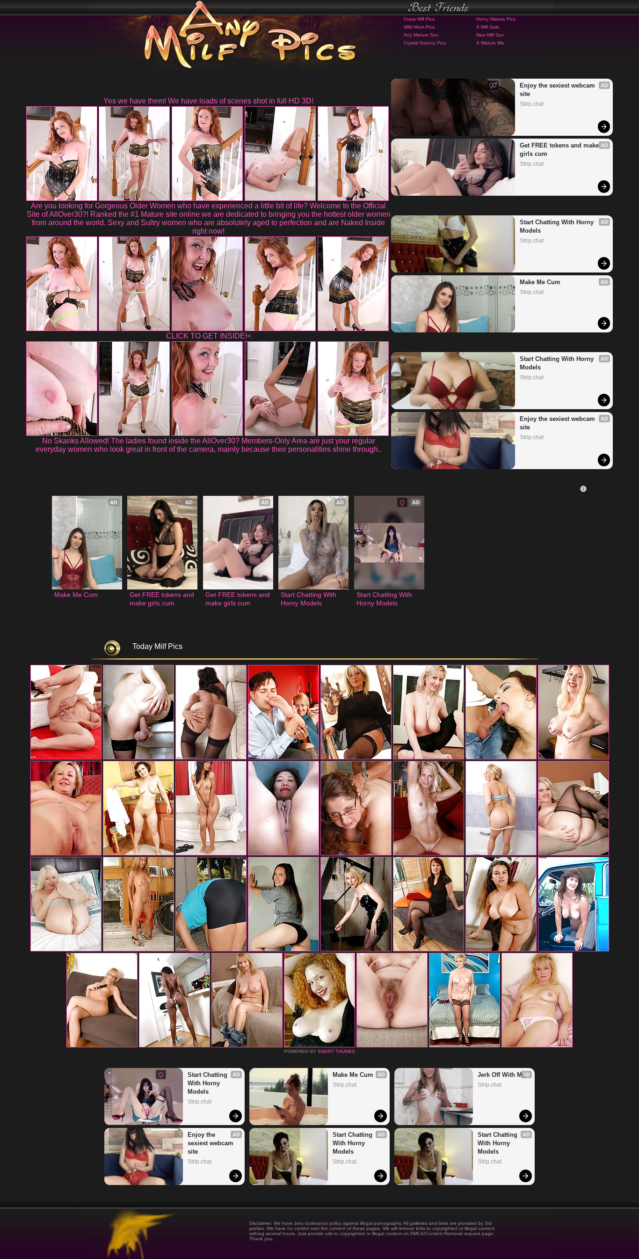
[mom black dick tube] (573, 949)
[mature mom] (66, 853)
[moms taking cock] (428, 757)
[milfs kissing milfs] (283, 853)
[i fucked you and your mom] (428, 949)
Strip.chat (532, 104)
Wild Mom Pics (419, 26)
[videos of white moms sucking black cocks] (319, 1045)
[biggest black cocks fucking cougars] (428, 853)
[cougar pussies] (356, 853)
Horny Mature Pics (496, 19)
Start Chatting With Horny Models (557, 226)
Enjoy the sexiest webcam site (558, 89)
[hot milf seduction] (211, 757)
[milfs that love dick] (283, 949)
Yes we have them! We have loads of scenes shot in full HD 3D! (208, 101)
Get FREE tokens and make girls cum (560, 149)
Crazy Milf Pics (419, 19)
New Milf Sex (490, 34)
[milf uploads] (356, 949)
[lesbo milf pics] (66, 949)
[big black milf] (573, 757)
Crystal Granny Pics (425, 42)
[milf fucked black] (102, 1045)
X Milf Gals (487, 26)
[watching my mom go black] (283, 757)
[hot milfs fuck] (464, 1045)
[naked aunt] (138, 853)
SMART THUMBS (336, 1051)
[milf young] (174, 1045)
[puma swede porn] (66, 757)
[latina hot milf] (573, 853)
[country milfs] (138, 757)
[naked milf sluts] (211, 949)
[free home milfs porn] (138, 949)
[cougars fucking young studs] (356, 757)
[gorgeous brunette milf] (247, 1045)
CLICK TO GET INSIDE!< (208, 336)
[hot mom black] (537, 1045)
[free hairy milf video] (392, 1045)
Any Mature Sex (421, 34)
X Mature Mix (490, 42)
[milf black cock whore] (501, 853)
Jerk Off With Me (501, 1074)
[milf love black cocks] (501, 949)
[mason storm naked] (501, 757)
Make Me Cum (540, 282)
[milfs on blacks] (211, 853)
